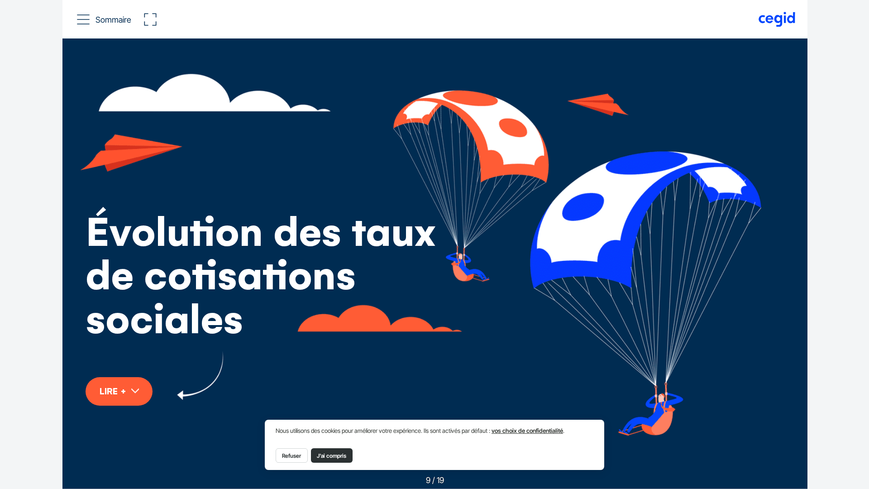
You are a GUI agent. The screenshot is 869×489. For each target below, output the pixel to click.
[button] (104, 19)
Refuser (291, 455)
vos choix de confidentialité (527, 430)
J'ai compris (331, 455)
